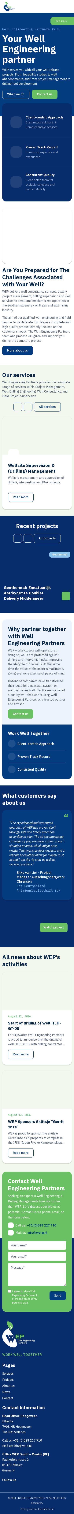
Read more (21, 497)
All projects (47, 538)
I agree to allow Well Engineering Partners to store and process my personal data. (25, 1297)
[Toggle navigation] (69, 6)
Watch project (53, 927)
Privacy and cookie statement (37, 1509)
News (6, 1392)
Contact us (45, 94)
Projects (8, 1380)
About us (8, 1386)
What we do (15, 94)
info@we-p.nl (37, 1233)
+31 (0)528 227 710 (41, 1225)
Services (8, 1373)
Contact (7, 1398)
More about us (17, 350)
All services (47, 407)
